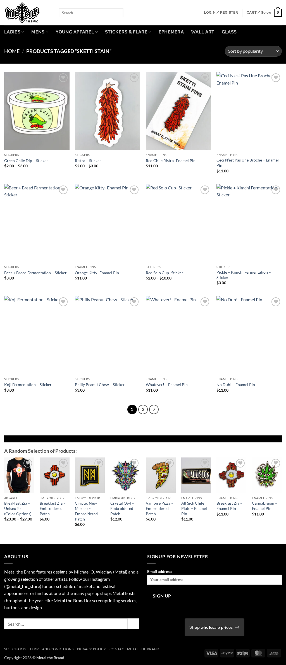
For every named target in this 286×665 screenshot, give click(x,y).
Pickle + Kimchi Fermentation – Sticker (243, 275)
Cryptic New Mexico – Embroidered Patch (86, 511)
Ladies (12, 32)
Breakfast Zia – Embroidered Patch (53, 508)
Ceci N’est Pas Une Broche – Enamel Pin (247, 163)
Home (12, 51)
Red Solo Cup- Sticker (164, 272)
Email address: (159, 571)
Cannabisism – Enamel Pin (264, 506)
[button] (221, 12)
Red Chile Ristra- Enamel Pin (171, 160)
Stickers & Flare (126, 32)
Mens (37, 32)
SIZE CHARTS (15, 649)
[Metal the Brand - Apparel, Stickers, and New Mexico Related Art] (27, 12)
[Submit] (128, 13)
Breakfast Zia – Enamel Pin (229, 506)
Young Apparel (75, 32)
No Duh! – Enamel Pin (235, 384)
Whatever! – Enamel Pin (167, 384)
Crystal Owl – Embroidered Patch (122, 508)
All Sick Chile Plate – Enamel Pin (194, 508)
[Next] (154, 409)
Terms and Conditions (51, 649)
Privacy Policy (91, 649)
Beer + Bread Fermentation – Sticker (35, 272)
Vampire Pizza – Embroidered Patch (159, 508)
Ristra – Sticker (88, 160)
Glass (229, 32)
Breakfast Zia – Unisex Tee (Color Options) (17, 508)
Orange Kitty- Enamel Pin (97, 272)
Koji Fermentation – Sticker (28, 384)
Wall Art (202, 32)
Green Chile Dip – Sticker (26, 160)
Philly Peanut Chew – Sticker (100, 384)
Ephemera (171, 32)
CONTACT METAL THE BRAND (134, 649)
